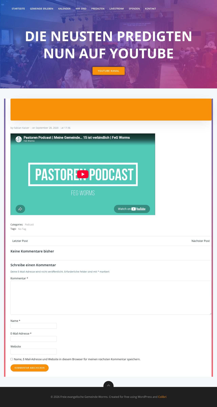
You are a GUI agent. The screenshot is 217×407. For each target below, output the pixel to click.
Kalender (64, 8)
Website (16, 346)
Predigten (97, 8)
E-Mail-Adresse (21, 333)
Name (15, 321)
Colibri (162, 397)
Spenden (134, 8)
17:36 (67, 127)
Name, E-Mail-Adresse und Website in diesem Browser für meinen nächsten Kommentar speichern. (77, 359)
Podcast (29, 224)
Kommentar (19, 278)
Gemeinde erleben (41, 8)
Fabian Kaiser (21, 127)
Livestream (117, 8)
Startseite (18, 8)
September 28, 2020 (47, 127)
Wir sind (81, 8)
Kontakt (150, 8)
